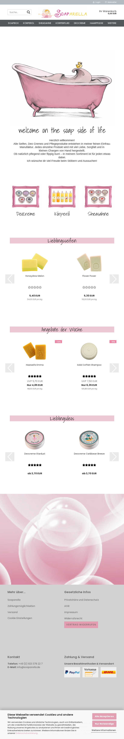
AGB (66, 606)
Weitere (112, 23)
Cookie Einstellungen (20, 618)
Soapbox (13, 23)
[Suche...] (28, 12)
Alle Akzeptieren (104, 716)
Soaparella (14, 600)
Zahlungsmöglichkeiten (21, 606)
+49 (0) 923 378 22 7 (31, 663)
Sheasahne (45, 23)
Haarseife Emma (35, 364)
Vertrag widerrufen (81, 624)
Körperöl (28, 23)
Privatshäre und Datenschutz (81, 600)
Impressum (71, 612)
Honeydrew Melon (34, 275)
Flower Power (89, 275)
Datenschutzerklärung (27, 733)
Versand (13, 612)
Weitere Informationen (104, 730)
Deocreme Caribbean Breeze (89, 453)
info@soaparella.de (28, 667)
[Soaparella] (62, 12)
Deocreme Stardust (34, 453)
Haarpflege (96, 23)
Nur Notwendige (104, 723)
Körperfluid (62, 23)
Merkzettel (111, 2)
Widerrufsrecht (73, 618)
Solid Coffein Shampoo (89, 364)
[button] (9, 278)
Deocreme (79, 23)
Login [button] (97, 2)
